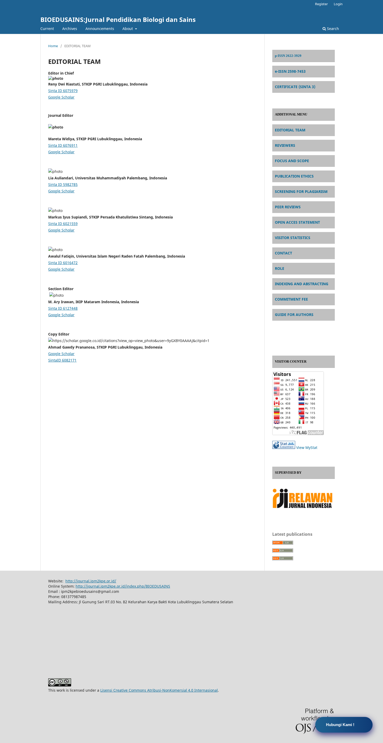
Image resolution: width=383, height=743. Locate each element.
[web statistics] (283, 447)
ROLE (279, 268)
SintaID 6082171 (62, 360)
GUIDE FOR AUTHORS (294, 314)
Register (321, 4)
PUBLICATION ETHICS (294, 176)
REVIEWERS (285, 145)
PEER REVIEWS (288, 206)
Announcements (99, 28)
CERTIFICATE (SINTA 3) (295, 86)
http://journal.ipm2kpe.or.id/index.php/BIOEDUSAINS (123, 586)
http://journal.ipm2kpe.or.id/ (90, 580)
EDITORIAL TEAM (290, 129)
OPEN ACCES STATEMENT (297, 222)
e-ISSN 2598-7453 (290, 71)
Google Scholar (61, 97)
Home (53, 46)
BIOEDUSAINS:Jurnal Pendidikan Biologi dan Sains (118, 19)
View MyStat (306, 447)
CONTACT (283, 253)
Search (332, 28)
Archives (69, 28)
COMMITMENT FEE (291, 299)
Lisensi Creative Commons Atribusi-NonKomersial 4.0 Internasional (159, 690)
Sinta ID (63, 90)
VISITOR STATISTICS (292, 237)
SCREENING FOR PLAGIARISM (301, 191)
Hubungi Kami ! (340, 724)
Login (338, 4)
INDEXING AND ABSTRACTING (301, 283)
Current (47, 28)
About (128, 28)
